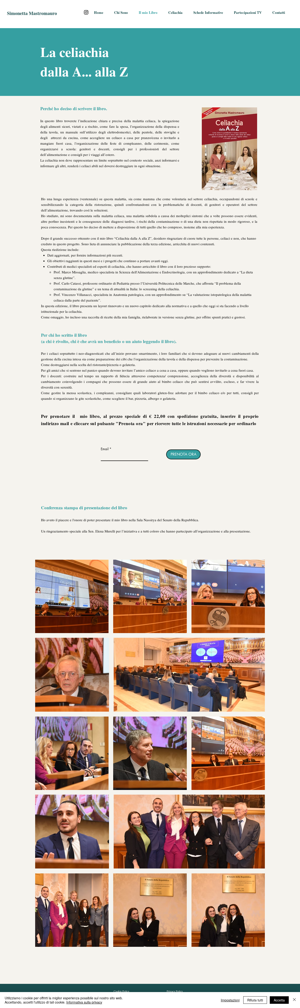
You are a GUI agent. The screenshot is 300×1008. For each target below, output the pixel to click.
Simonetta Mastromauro (32, 13)
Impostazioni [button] (230, 1000)
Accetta (279, 1000)
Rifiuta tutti (255, 1000)
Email (105, 449)
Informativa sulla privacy (84, 1002)
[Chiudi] (294, 1000)
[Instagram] (86, 12)
